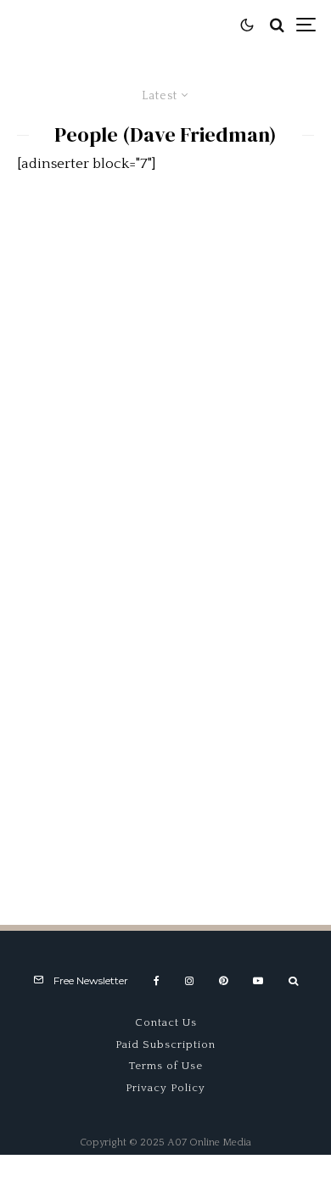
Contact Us (166, 1022)
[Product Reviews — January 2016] (165, 536)
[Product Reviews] (165, 312)
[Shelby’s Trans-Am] (165, 761)
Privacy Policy (165, 1088)
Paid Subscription (165, 1044)
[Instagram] (189, 981)
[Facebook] (156, 981)
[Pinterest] (223, 981)
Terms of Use (166, 1066)
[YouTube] (258, 981)
